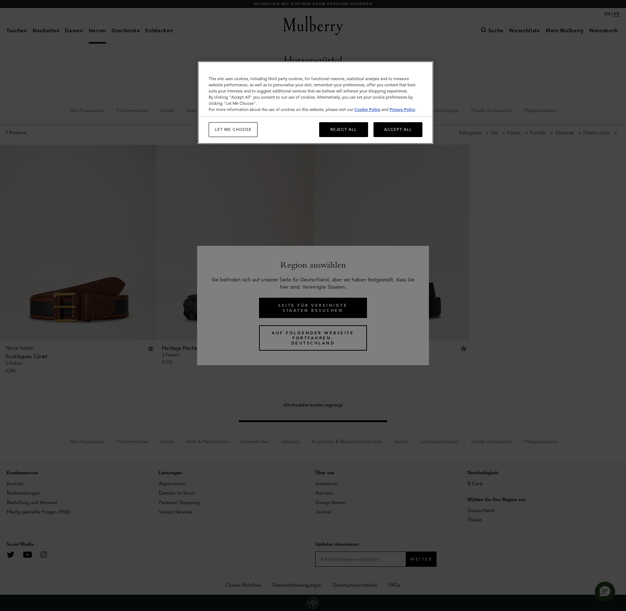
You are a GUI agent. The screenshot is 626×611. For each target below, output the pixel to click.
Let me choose (233, 129)
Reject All (343, 129)
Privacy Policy (402, 109)
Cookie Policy (367, 109)
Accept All (398, 129)
